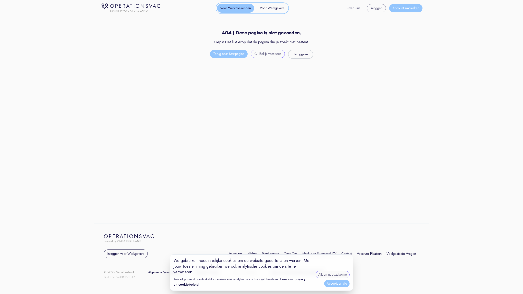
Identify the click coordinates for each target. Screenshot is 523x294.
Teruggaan (300, 54)
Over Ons (353, 8)
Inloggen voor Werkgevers (125, 253)
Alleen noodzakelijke (332, 274)
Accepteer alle (337, 283)
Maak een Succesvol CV (319, 253)
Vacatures (236, 253)
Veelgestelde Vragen (401, 253)
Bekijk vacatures (270, 53)
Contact (346, 253)
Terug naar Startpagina (228, 53)
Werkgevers (270, 253)
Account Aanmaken (405, 8)
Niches (252, 253)
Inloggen (376, 8)
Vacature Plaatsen (369, 253)
